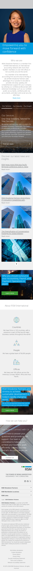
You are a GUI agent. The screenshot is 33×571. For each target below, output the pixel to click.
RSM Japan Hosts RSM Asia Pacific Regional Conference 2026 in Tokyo (15, 166)
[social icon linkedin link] (25, 481)
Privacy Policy (16, 556)
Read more (16, 98)
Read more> (6, 169)
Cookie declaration (16, 552)
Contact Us (10, 458)
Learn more (10, 293)
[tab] (7, 106)
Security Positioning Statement (16, 558)
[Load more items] (16, 264)
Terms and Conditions (16, 560)
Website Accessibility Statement (16, 562)
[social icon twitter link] (30, 481)
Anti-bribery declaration (16, 550)
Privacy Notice (16, 554)
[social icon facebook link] (28, 481)
